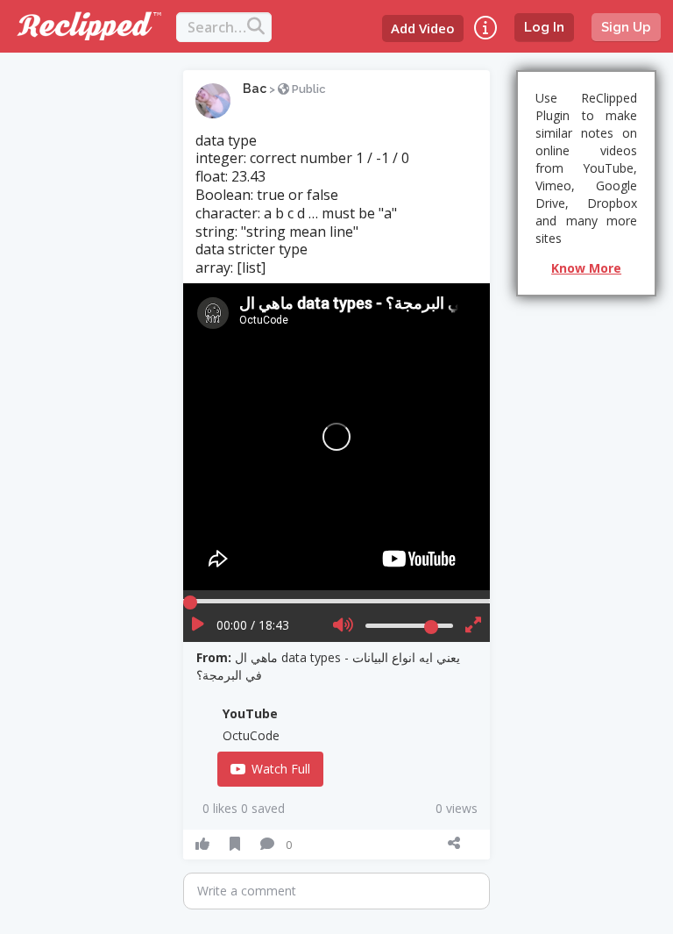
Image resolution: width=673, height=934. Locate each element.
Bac (254, 89)
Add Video (423, 28)
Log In (544, 27)
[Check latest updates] (485, 27)
